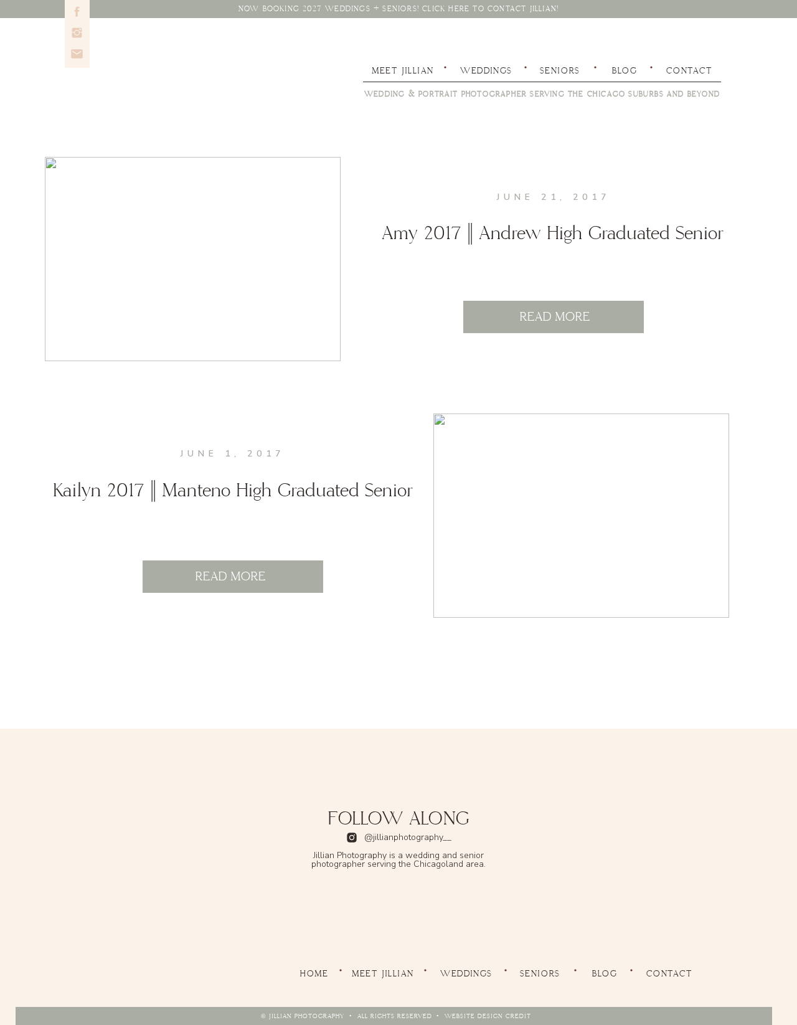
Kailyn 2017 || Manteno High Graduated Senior (233, 490)
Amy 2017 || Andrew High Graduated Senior (553, 233)
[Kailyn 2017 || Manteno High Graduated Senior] (581, 515)
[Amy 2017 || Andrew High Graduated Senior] (193, 259)
